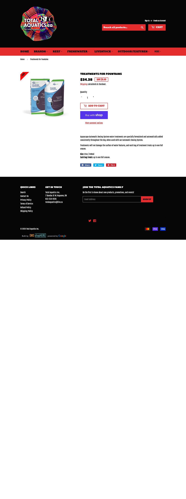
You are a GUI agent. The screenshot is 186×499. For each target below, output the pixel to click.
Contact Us (24, 196)
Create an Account (159, 21)
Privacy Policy (25, 200)
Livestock (102, 51)
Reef (57, 51)
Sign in (147, 21)
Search (23, 192)
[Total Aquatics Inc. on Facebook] (94, 221)
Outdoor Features (133, 51)
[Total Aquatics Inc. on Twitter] (89, 221)
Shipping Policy (26, 211)
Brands (40, 51)
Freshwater (77, 51)
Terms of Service (26, 203)
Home (24, 51)
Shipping (83, 84)
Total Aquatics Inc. (32, 229)
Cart (159, 27)
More (156, 51)
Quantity (83, 92)
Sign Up (147, 199)
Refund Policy (25, 207)
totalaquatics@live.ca (54, 202)
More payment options (94, 123)
